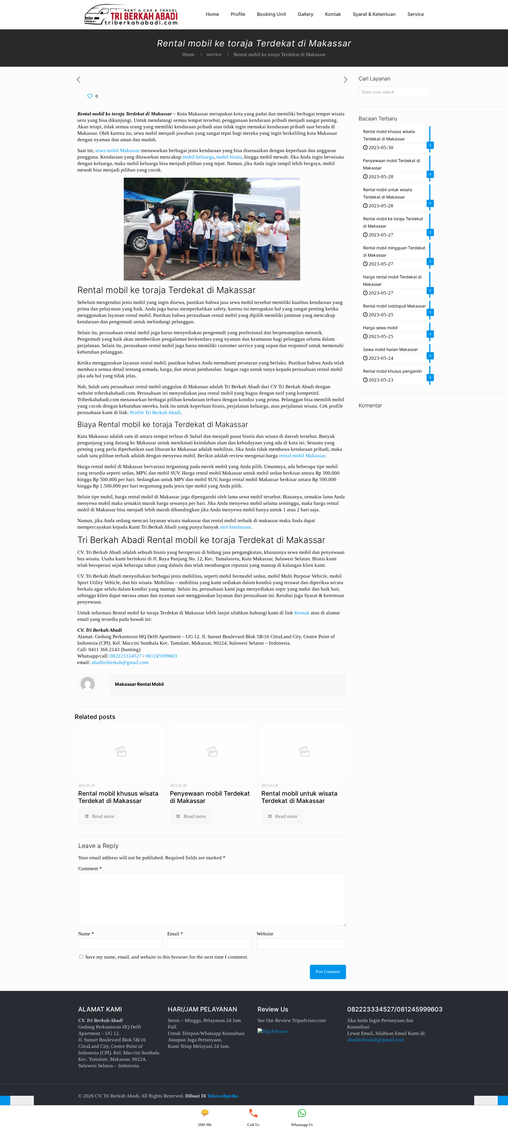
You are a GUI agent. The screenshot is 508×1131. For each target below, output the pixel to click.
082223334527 (126, 656)
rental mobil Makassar (302, 455)
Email (175, 934)
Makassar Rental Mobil (139, 684)
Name (86, 934)
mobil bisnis (229, 157)
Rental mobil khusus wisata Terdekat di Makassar (118, 797)
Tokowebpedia (222, 1096)
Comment (90, 868)
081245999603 (161, 656)
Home (188, 54)
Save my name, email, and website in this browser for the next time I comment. (166, 957)
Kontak (302, 613)
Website (265, 934)
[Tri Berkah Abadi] (131, 14)
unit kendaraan (235, 527)
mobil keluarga (198, 157)
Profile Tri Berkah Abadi (155, 412)
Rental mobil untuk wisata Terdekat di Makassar (299, 797)
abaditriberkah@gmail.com (119, 662)
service (214, 54)
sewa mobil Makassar (117, 150)
